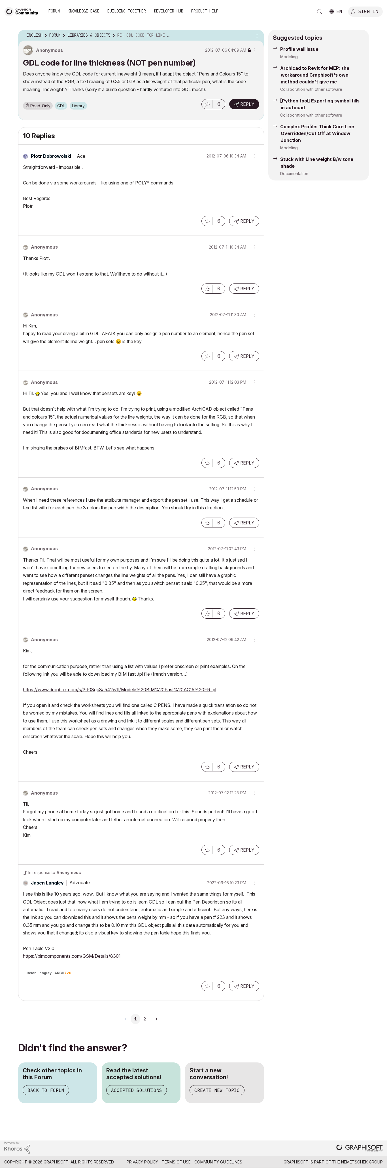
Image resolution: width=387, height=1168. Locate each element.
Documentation (294, 173)
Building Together (126, 11)
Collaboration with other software (311, 89)
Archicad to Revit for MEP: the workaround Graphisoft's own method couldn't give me (314, 75)
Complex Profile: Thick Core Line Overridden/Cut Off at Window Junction (317, 133)
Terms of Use (176, 1161)
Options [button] (256, 35)
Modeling (289, 56)
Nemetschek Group (362, 1161)
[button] (207, 104)
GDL (61, 105)
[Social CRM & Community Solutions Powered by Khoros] (17, 1147)
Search (319, 11)
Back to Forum (45, 1090)
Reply (247, 104)
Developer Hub (168, 11)
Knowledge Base (83, 11)
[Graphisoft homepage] (359, 1148)
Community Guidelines (218, 1161)
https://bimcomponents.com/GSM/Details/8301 (72, 956)
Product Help (204, 11)
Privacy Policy (142, 1161)
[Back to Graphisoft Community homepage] (23, 11)
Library (78, 105)
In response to (54, 872)
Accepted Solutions (136, 1090)
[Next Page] (156, 1019)
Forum (54, 11)
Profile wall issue (299, 49)
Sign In (368, 11)
